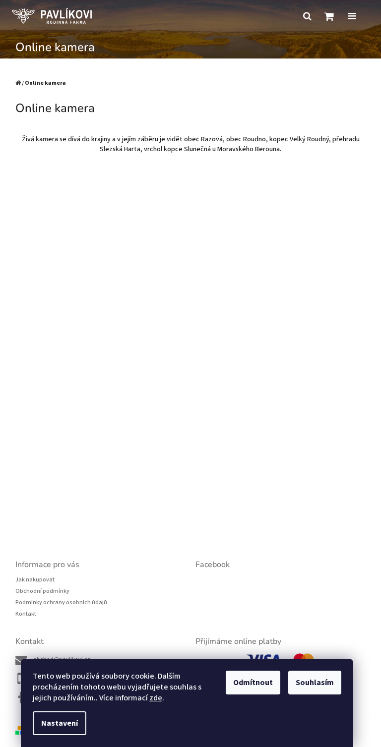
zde (155, 697)
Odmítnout (253, 682)
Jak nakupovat (35, 579)
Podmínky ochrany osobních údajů (61, 602)
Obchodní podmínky (42, 591)
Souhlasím (315, 682)
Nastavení (59, 723)
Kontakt (25, 614)
